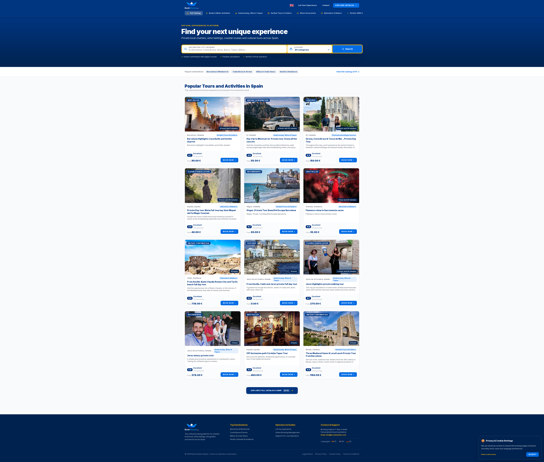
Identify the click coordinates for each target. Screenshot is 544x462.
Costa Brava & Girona (242, 72)
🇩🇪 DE (349, 441)
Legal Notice (307, 454)
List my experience (283, 429)
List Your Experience (307, 5)
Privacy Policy (321, 454)
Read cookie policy (488, 454)
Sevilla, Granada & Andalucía (241, 439)
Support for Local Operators (287, 436)
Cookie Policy (335, 454)
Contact (325, 5)
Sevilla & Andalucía (288, 72)
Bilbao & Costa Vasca (265, 72)
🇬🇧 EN (341, 441)
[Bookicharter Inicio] (192, 5)
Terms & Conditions (351, 454)
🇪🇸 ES (334, 441)
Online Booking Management (287, 432)
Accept (532, 454)
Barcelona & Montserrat (217, 72)
